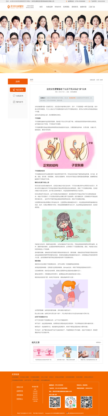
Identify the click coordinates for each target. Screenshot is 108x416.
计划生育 (35, 391)
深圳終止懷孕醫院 (59, 377)
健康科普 (83, 7)
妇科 (101, 80)
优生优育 (35, 393)
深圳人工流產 (44, 377)
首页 (41, 7)
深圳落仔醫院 (79, 377)
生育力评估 (35, 399)
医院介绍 (20, 387)
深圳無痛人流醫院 (24, 377)
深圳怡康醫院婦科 (45, 380)
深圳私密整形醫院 (70, 377)
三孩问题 (35, 401)
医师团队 (66, 7)
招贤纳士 (20, 399)
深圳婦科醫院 (15, 377)
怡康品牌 (49, 7)
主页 (97, 80)
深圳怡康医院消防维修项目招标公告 (43, 1)
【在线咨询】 (72, 98)
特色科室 (35, 387)
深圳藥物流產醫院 (35, 377)
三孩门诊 (92, 7)
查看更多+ (98, 342)
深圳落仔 (51, 377)
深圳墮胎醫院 (36, 380)
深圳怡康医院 (73, 92)
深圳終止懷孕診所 (88, 377)
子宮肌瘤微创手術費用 (17, 380)
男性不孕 (35, 397)
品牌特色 (20, 391)
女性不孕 (35, 395)
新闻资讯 (75, 7)
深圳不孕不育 (28, 380)
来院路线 (20, 395)
